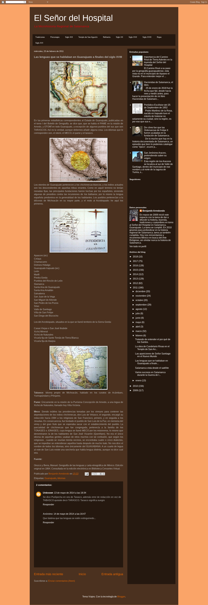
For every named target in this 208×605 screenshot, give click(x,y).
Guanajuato (50, 478)
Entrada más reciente (48, 574)
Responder (48, 504)
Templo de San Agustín (87, 37)
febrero (139, 335)
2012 (136, 283)
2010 (136, 386)
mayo (139, 322)
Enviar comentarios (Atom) (61, 581)
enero (139, 380)
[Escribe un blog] (95, 473)
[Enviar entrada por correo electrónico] (86, 473)
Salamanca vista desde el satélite (152, 368)
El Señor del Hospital (73, 18)
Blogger (121, 596)
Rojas (159, 37)
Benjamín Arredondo (153, 211)
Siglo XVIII (146, 37)
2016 (136, 265)
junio (138, 318)
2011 (135, 287)
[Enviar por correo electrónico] (92, 473)
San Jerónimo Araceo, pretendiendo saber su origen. (155, 155)
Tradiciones (40, 37)
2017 (136, 261)
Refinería (106, 37)
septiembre (141, 304)
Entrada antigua (112, 574)
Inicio (82, 574)
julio (138, 313)
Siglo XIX (69, 37)
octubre (140, 300)
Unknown (48, 493)
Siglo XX (119, 37)
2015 (136, 270)
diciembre (141, 291)
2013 (136, 278)
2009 (136, 390)
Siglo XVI (39, 43)
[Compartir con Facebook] (100, 473)
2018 (136, 256)
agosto (139, 309)
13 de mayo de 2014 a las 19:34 (70, 493)
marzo (139, 331)
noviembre (141, 296)
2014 (136, 274)
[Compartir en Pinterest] (103, 473)
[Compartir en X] (98, 473)
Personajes (55, 37)
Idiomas (61, 478)
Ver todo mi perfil (137, 246)
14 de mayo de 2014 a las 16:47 (70, 514)
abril (138, 326)
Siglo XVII (133, 37)
